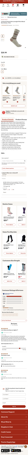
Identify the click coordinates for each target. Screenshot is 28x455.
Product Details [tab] (7, 119)
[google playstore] (16, 450)
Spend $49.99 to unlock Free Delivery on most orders (14, 1)
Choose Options (9, 224)
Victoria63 (4, 174)
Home (2, 17)
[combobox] (15, 168)
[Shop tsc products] (14, 14)
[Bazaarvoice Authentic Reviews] (8, 294)
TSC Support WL (6, 186)
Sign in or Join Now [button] (10, 113)
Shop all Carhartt (4, 19)
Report (4, 192)
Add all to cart (14, 105)
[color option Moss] (2, 71)
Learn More (13, 2)
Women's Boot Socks (12, 17)
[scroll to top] (25, 446)
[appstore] (5, 450)
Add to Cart (9, 281)
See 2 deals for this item (9, 56)
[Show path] (5, 17)
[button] (16, 2)
